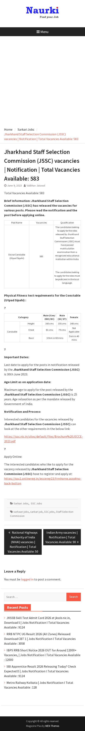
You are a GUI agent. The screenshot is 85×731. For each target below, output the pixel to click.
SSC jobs (49, 511)
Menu (44, 31)
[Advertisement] (42, 80)
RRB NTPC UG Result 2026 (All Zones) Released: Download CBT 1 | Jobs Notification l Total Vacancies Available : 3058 (40, 638)
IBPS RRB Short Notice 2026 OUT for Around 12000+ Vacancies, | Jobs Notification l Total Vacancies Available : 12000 (42, 655)
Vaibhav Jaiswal (36, 185)
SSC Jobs (36, 503)
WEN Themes (52, 726)
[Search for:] (42, 597)
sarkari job (36, 511)
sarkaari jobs (21, 511)
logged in (27, 579)
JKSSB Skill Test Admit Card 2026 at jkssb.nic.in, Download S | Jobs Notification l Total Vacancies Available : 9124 (37, 622)
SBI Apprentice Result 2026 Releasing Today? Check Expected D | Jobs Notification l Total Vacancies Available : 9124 (40, 671)
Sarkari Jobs (21, 503)
